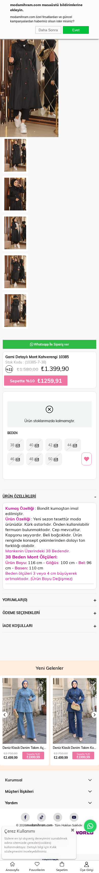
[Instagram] (57, 817)
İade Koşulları (17, 625)
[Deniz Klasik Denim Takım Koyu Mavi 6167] (75, 711)
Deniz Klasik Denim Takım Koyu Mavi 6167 (75, 748)
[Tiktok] (41, 817)
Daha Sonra (48, 30)
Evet (75, 30)
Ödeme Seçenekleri (21, 612)
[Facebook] (25, 817)
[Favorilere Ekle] (86, 459)
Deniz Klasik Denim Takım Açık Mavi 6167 (24, 748)
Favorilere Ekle (42, 682)
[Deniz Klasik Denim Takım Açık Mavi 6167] (24, 711)
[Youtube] (74, 817)
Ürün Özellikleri (19, 496)
